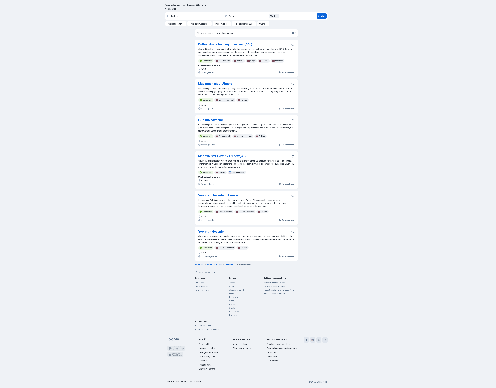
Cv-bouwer (272, 356)
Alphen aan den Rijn (237, 290)
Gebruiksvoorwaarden (177, 381)
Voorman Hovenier (211, 231)
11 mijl (272, 16)
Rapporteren (288, 72)
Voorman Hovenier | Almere (218, 195)
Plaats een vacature (242, 348)
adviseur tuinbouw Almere (274, 293)
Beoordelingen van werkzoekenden (282, 348)
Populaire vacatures (203, 325)
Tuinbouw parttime (202, 290)
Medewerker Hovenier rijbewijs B (222, 156)
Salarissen (271, 352)
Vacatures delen (240, 344)
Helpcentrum (205, 364)
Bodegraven (234, 311)
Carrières (203, 360)
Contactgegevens (207, 356)
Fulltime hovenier (210, 120)
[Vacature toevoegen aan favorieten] (293, 45)
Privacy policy (196, 381)
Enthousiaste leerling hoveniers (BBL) (225, 44)
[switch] (294, 33)
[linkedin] (325, 340)
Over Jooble (204, 344)
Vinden (321, 16)
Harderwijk (233, 297)
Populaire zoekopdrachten (206, 272)
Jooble (325, 382)
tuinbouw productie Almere (275, 283)
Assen (231, 286)
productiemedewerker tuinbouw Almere (280, 290)
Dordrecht (233, 315)
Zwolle (232, 308)
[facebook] (306, 340)
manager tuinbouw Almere (274, 286)
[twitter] (318, 340)
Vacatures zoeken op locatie (207, 329)
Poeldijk (232, 293)
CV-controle (272, 360)
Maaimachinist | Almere (215, 84)
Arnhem (232, 283)
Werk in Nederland (207, 369)
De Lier (232, 304)
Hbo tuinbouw (200, 283)
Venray (232, 301)
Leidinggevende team (208, 352)
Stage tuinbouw (201, 286)
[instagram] (312, 340)
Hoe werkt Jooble (207, 348)
